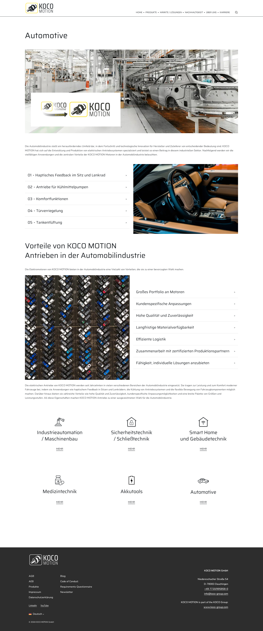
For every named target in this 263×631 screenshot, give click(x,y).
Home (139, 12)
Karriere (225, 12)
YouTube (44, 605)
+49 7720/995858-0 (216, 589)
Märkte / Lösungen (171, 12)
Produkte (151, 12)
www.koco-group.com (216, 607)
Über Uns (211, 12)
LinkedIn (33, 605)
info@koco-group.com (216, 593)
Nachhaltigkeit (194, 12)
